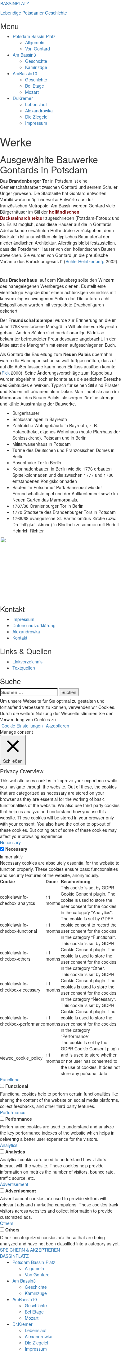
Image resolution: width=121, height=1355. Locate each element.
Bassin (24, 55)
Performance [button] (12, 1112)
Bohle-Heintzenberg (85, 261)
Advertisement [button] (14, 1184)
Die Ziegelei (36, 117)
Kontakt (19, 638)
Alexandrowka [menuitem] (38, 1336)
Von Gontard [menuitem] (37, 1274)
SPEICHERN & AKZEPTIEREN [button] (30, 1250)
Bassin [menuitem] (24, 1281)
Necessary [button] (10, 842)
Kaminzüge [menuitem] (36, 1293)
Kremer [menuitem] (22, 1324)
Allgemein (34, 42)
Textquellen (23, 668)
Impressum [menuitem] (36, 1349)
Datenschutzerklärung (34, 625)
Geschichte (36, 61)
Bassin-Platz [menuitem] (33, 1262)
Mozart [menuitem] (31, 1318)
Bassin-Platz (34, 36)
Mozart (32, 92)
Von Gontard (37, 49)
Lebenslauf (36, 104)
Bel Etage (34, 86)
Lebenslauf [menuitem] (36, 1330)
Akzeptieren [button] (57, 726)
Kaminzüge (36, 67)
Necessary (16, 849)
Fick (6, 373)
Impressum (36, 123)
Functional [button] (10, 1079)
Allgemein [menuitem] (34, 1268)
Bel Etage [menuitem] (34, 1312)
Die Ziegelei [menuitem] (36, 1343)
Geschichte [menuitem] (36, 1287)
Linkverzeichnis (27, 661)
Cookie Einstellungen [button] (22, 726)
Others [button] (6, 1223)
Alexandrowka (39, 110)
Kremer (23, 98)
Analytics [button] (8, 1145)
